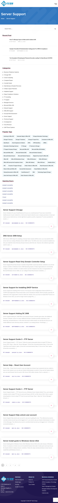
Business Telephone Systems (11, 72)
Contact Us (31, 482)
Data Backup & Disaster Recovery (12, 86)
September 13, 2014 (18, 326)
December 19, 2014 (18, 223)
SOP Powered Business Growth (49, 479)
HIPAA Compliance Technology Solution (49, 483)
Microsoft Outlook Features (24, 155)
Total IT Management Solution (49, 486)
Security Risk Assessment (10, 113)
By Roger (12, 50)
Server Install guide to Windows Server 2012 (21, 441)
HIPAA (44, 142)
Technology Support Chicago (44, 172)
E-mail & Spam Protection (10, 88)
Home (3, 18)
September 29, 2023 (22, 50)
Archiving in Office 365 (9, 136)
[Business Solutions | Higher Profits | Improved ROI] (7, 3)
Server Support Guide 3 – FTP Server (18, 339)
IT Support (6, 99)
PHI (4, 165)
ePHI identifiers (36, 142)
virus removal (7, 124)
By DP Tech (13, 41)
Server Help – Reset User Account (16, 365)
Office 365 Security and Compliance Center (13, 162)
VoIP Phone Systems (9, 127)
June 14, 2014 (16, 402)
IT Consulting (7, 97)
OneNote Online (51, 162)
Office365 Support (8, 110)
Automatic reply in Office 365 (23, 136)
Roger (8, 223)
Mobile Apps (18, 482)
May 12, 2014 (16, 454)
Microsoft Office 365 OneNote (38, 149)
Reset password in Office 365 (46, 165)
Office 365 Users (41, 162)
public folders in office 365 (31, 165)
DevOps (17, 484)
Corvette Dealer (8, 83)
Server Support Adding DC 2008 (16, 313)
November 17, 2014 (18, 249)
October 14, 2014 (17, 274)
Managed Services (8, 102)
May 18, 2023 (21, 60)
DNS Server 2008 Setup (12, 236)
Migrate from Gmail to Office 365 (40, 155)
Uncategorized (7, 122)
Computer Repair (8, 80)
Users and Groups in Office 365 (11, 175)
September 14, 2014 (18, 300)
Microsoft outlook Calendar (36, 152)
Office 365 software (30, 162)
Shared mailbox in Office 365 (40, 168)
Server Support (11, 18)
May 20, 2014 (16, 428)
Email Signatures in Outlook (18, 142)
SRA (34, 172)
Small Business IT (25, 172)
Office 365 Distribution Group (17, 159)
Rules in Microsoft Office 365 (10, 168)
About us (31, 479)
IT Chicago (24, 146)
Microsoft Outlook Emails (9, 155)
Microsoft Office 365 (9, 105)
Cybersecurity (45, 493)
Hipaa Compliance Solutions (11, 94)
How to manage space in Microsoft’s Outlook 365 (23, 39)
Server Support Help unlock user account (20, 415)
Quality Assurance (19, 486)
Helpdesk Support (8, 91)
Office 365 (6, 159)
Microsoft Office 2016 (8, 152)
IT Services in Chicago (34, 146)
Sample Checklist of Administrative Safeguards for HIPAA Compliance (28, 48)
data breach (6, 142)
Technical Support (8, 119)
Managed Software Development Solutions (49, 489)
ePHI (29, 142)
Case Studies (32, 484)
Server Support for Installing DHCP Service (20, 287)
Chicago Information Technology (40, 136)
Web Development (19, 479)
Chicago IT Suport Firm (33, 139)
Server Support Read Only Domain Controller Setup (24, 262)
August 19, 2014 (17, 352)
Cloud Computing (8, 77)
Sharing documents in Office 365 (11, 172)
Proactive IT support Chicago (15, 165)
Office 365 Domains (31, 159)
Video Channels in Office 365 (27, 175)
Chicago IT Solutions (20, 139)
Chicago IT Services (8, 139)
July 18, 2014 (16, 376)
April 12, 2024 (21, 41)
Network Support (8, 108)
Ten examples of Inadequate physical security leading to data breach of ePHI (31, 58)
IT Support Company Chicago (10, 149)
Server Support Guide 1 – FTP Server (18, 389)
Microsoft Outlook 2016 (21, 152)
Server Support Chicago (13, 210)
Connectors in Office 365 (47, 139)
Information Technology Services (11, 146)
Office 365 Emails (43, 159)
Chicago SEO (7, 74)
